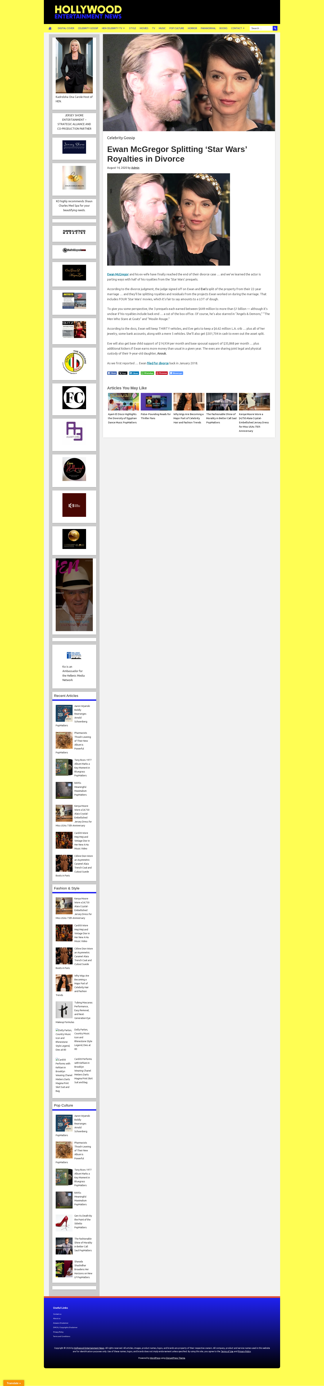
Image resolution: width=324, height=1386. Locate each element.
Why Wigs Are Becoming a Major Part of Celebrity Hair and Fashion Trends (188, 418)
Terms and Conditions (61, 1336)
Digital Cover (66, 28)
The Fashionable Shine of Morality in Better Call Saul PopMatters (221, 418)
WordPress (155, 1358)
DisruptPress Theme (175, 1358)
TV (153, 28)
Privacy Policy (58, 1332)
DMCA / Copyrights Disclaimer (65, 1327)
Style (132, 28)
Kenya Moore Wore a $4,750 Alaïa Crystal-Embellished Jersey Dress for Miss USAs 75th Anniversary (254, 422)
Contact (236, 28)
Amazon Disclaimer (60, 1323)
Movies (144, 28)
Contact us (57, 1314)
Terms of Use (227, 1351)
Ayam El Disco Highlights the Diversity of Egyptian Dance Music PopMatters (122, 418)
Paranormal (208, 28)
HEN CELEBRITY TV (112, 28)
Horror (192, 28)
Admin (135, 167)
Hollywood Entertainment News (89, 1348)
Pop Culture (176, 28)
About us (56, 1318)
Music (162, 28)
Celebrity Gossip (88, 28)
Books (223, 28)
